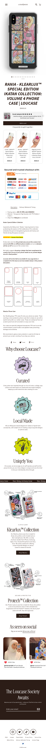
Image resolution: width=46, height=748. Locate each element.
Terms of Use (38, 737)
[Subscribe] (38, 709)
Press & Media (19, 737)
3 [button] (15, 77)
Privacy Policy (28, 737)
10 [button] (27, 77)
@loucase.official (29, 631)
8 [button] (24, 77)
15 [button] (22, 79)
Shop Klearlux (23, 552)
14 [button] (34, 77)
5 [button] (19, 77)
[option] (23, 41)
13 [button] (32, 77)
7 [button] (22, 77)
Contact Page (35, 740)
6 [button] (20, 77)
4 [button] (17, 77)
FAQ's (6, 737)
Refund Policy (10, 740)
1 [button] (12, 77)
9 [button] (25, 77)
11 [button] (29, 77)
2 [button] (13, 77)
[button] (3, 116)
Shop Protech (23, 616)
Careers (12, 737)
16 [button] (24, 79)
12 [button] (31, 77)
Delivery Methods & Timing (27, 207)
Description (14, 207)
